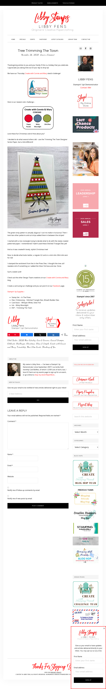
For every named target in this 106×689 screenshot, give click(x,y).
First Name (78, 325)
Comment (11, 421)
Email (10, 465)
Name (10, 454)
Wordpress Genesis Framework (57, 674)
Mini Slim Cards (34, 347)
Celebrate (11, 343)
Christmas (30, 343)
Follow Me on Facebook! (84, 364)
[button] (95, 37)
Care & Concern (43, 340)
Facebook (56, 286)
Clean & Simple (42, 343)
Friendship (21, 347)
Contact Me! (85, 87)
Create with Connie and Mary (36, 73)
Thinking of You (49, 347)
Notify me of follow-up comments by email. (23, 490)
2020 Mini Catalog (27, 340)
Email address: (79, 335)
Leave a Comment (47, 55)
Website (10, 476)
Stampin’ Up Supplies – (16, 291)
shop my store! (40, 375)
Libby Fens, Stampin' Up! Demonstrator (53, 22)
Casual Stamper (57, 340)
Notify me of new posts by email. (19, 498)
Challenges (20, 343)
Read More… (50, 375)
